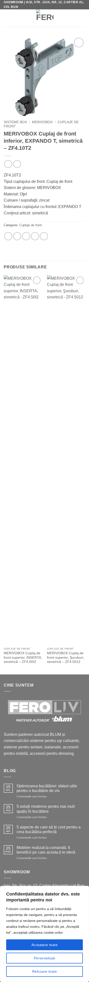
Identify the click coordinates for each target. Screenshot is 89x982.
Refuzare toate (44, 971)
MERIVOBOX (42, 122)
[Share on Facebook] (17, 236)
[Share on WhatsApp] (8, 236)
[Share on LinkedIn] (44, 236)
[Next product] (8, 164)
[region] (44, 934)
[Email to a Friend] (26, 236)
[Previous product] (17, 164)
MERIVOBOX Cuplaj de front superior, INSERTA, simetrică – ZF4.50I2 (23, 657)
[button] (7, 18)
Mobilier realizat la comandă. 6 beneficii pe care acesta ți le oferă (46, 849)
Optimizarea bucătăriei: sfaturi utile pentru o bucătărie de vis (47, 788)
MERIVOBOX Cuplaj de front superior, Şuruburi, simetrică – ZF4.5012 (65, 657)
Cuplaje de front (30, 225)
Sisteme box (15, 122)
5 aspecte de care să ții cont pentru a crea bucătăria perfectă (49, 829)
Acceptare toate (44, 945)
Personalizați (44, 958)
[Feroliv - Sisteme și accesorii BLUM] (45, 18)
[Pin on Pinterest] (35, 236)
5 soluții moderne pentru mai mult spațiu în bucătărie (46, 808)
